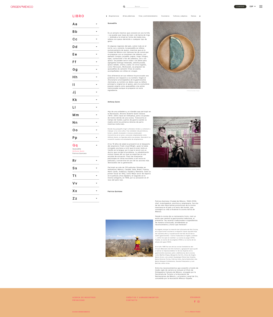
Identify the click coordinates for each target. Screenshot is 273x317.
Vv (75, 183)
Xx (75, 190)
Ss (75, 168)
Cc (75, 39)
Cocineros (165, 16)
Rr (75, 160)
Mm (76, 114)
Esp (251, 6)
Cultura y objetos (180, 16)
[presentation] (106, 16)
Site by (192, 312)
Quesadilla (77, 149)
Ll (74, 107)
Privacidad (79, 300)
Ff (75, 61)
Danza (193, 16)
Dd (75, 46)
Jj (74, 92)
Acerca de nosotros (84, 297)
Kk (75, 99)
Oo (75, 130)
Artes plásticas (129, 16)
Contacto (131, 300)
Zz (75, 198)
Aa (75, 24)
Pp (75, 137)
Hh (75, 77)
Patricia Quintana (79, 153)
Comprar (240, 6)
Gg (75, 69)
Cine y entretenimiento (148, 16)
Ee (75, 54)
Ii (74, 84)
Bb (75, 31)
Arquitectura (114, 16)
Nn (75, 122)
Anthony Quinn (78, 151)
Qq (75, 145)
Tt (75, 175)
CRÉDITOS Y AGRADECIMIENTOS (142, 297)
